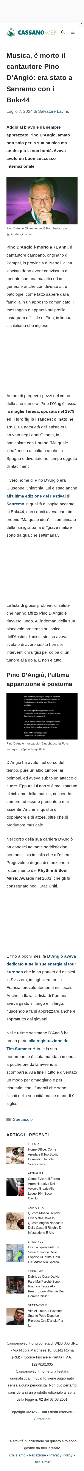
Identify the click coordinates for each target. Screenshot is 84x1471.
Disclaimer (42, 1462)
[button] (63, 32)
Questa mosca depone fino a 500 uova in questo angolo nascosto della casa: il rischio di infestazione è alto (45, 1222)
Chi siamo (17, 1455)
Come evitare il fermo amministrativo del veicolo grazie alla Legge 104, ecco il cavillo (44, 1188)
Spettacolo (23, 1119)
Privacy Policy (61, 1455)
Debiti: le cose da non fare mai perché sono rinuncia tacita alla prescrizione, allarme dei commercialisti (46, 1286)
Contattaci (42, 1419)
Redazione (37, 1455)
